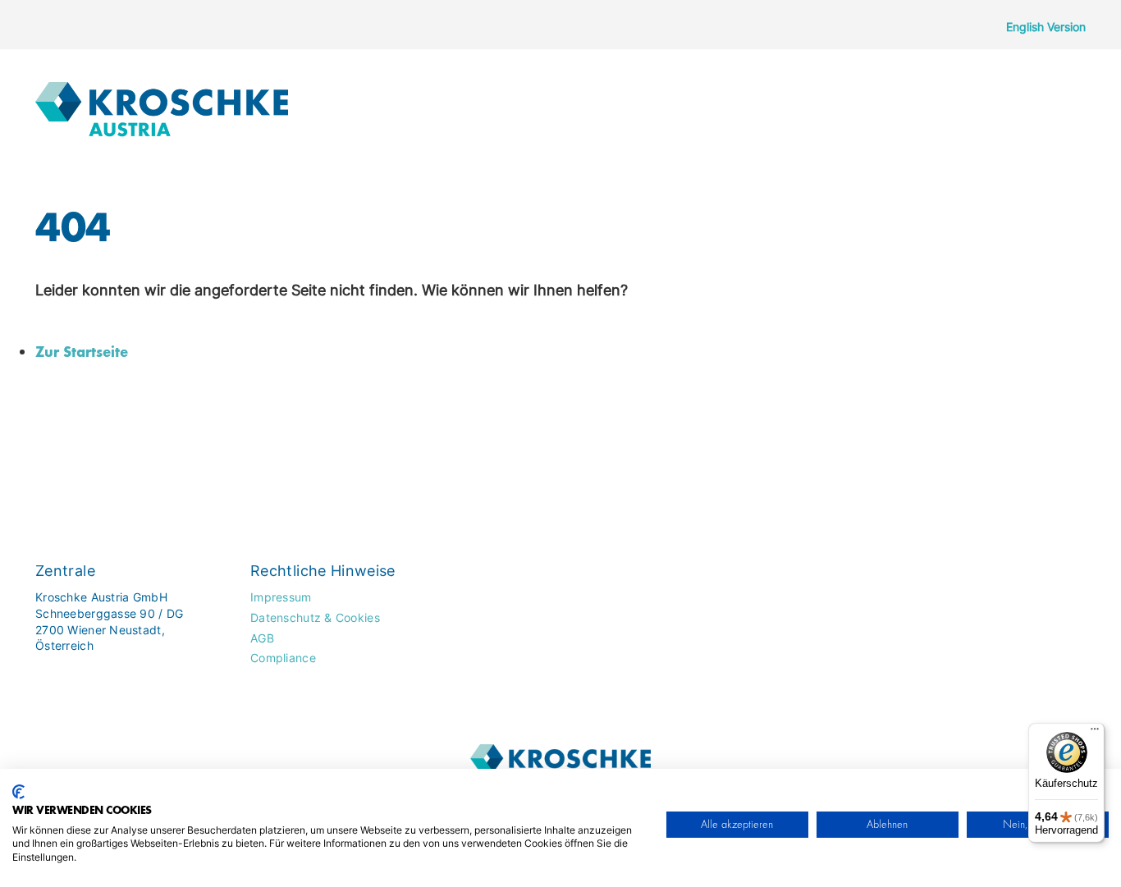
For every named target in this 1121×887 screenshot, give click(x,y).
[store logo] (161, 104)
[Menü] (1095, 733)
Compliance (283, 658)
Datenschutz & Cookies (315, 617)
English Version (1046, 27)
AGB (262, 638)
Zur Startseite (81, 351)
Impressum (281, 597)
